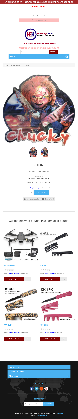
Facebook (32, 389)
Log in (43, 15)
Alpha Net (61, 413)
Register (36, 15)
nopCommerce (42, 415)
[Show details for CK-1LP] (21, 304)
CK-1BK (44, 265)
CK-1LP (7, 325)
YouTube (46, 389)
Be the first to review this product (38, 178)
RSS (41, 389)
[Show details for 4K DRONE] (21, 244)
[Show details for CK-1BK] (57, 244)
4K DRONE (9, 265)
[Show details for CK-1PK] (57, 304)
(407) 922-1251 (39, 6)
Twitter (36, 389)
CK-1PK (44, 325)
